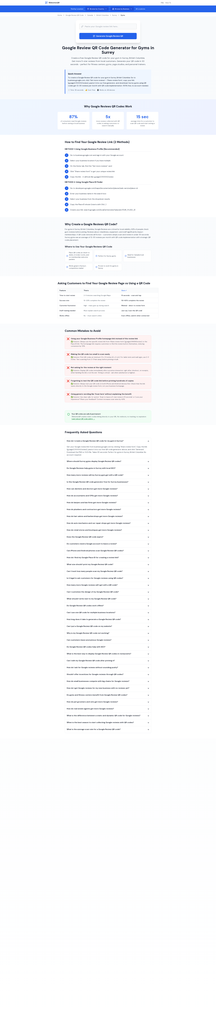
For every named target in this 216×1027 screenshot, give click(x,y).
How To (168, 3)
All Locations (140, 9)
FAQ (162, 3)
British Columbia (103, 15)
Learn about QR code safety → (83, 419)
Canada (90, 15)
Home (60, 15)
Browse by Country (97, 9)
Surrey (114, 15)
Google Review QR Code (75, 15)
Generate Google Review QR (109, 36)
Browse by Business (122, 9)
